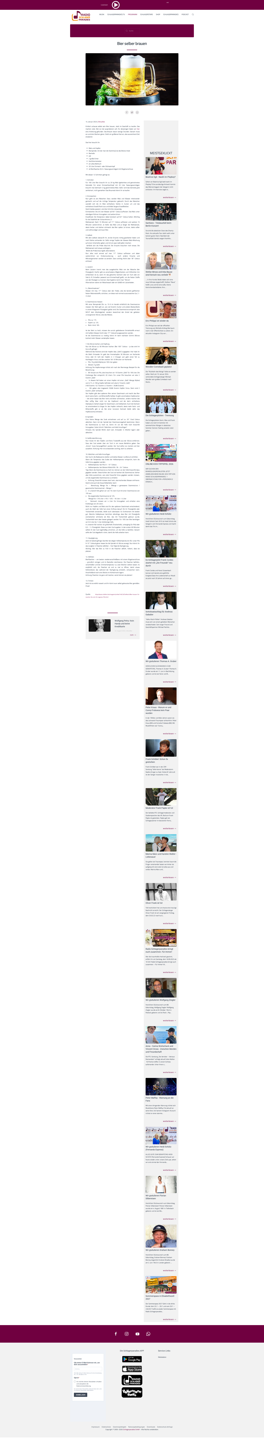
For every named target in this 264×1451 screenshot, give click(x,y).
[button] (193, 14)
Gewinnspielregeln (119, 1427)
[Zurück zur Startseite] (80, 15)
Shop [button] (158, 14)
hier (138, 129)
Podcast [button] (185, 14)
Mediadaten (162, 1357)
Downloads (151, 1427)
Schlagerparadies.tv (116, 14)
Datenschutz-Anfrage (165, 1427)
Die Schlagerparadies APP (132, 1351)
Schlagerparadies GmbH (131, 1429)
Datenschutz (106, 1427)
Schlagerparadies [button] (171, 14)
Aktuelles (101, 121)
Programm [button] (132, 14)
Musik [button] (101, 14)
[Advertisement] (161, 135)
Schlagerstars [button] (146, 14)
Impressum (95, 1427)
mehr (132, 635)
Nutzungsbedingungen (136, 1427)
